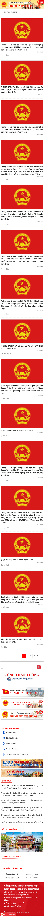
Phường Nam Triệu (20, 6)
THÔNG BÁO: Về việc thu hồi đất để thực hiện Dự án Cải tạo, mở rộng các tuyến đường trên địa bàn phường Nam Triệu (22, 89)
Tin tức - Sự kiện (10, 12)
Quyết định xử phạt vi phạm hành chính (17, 430)
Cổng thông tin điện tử (20, 3)
